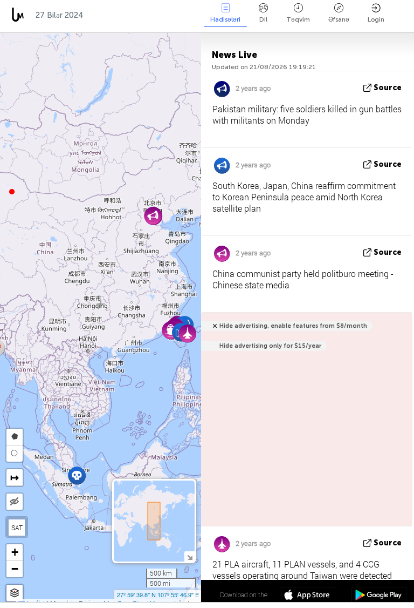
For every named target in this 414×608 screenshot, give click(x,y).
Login (376, 19)
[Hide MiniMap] (189, 556)
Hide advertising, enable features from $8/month (293, 325)
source (388, 87)
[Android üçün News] (378, 596)
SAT (17, 527)
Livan (193, 15)
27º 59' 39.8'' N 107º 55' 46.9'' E (158, 594)
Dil (263, 19)
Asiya (105, 15)
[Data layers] (14, 593)
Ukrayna (148, 15)
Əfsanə (338, 19)
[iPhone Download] (308, 596)
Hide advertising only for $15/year (270, 345)
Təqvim (298, 19)
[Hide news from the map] (14, 502)
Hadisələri (225, 19)
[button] (12, 191)
